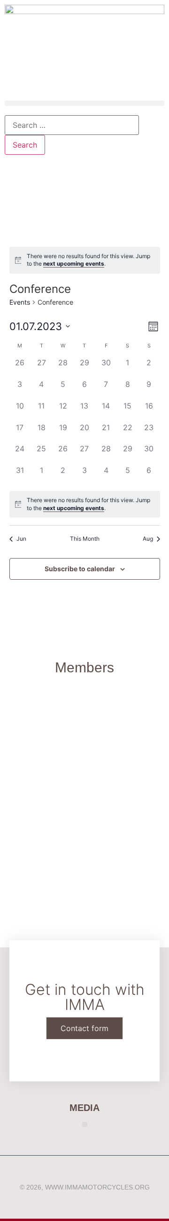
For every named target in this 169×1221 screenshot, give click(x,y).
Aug (148, 538)
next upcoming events (73, 263)
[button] (84, 103)
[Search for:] (72, 125)
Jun (21, 538)
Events (19, 302)
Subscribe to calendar (80, 569)
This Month (85, 538)
